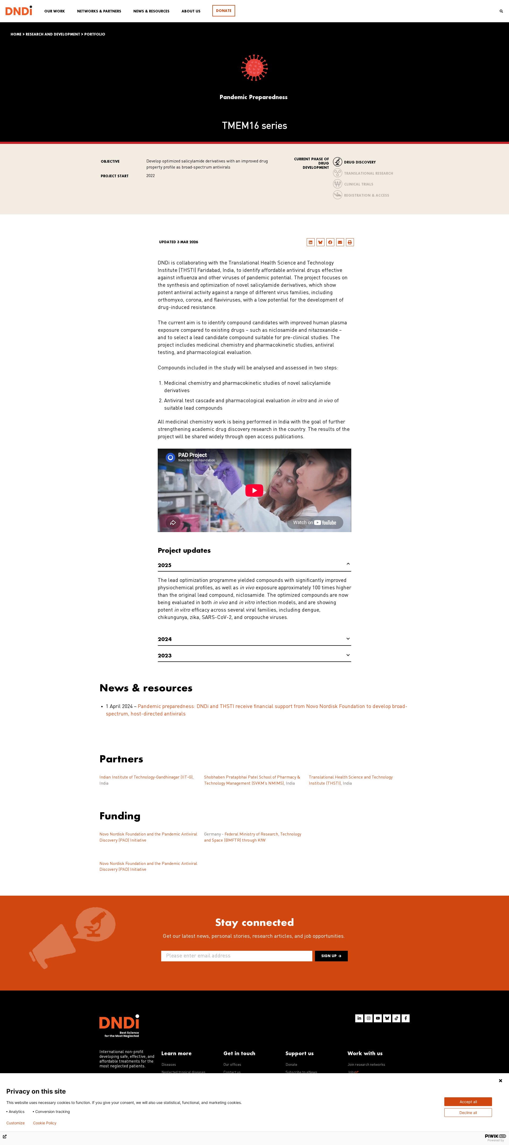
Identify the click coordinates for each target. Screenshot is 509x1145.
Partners (121, 759)
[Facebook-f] (406, 1018)
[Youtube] (378, 1018)
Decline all (468, 1112)
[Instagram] (368, 1018)
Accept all (468, 1101)
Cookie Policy (44, 1123)
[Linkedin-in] (359, 1018)
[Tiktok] (396, 1018)
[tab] (254, 565)
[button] (311, 242)
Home (16, 34)
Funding (120, 816)
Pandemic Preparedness (254, 97)
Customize (15, 1123)
